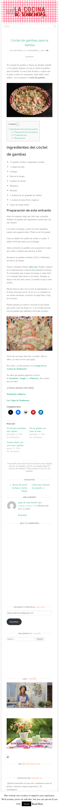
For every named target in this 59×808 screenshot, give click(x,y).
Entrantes (36, 464)
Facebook (13, 378)
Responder (22, 515)
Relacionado (18, 138)
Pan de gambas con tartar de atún (37, 430)
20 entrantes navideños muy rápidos (16, 430)
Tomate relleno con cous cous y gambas (15, 444)
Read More (37, 803)
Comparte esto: (19, 135)
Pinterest (34, 378)
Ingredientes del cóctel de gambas (23, 129)
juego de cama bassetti (27, 502)
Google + (23, 378)
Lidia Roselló (19, 51)
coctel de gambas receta (38, 466)
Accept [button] (26, 803)
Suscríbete (14, 621)
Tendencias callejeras (16, 394)
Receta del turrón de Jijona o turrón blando (18, 487)
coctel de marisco (17, 469)
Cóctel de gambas (17, 466)
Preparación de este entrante (24, 132)
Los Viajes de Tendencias (18, 400)
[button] (17, 124)
